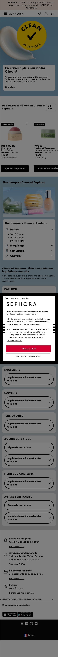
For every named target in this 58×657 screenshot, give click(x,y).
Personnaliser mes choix (28, 356)
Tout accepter (28, 349)
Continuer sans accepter (17, 298)
